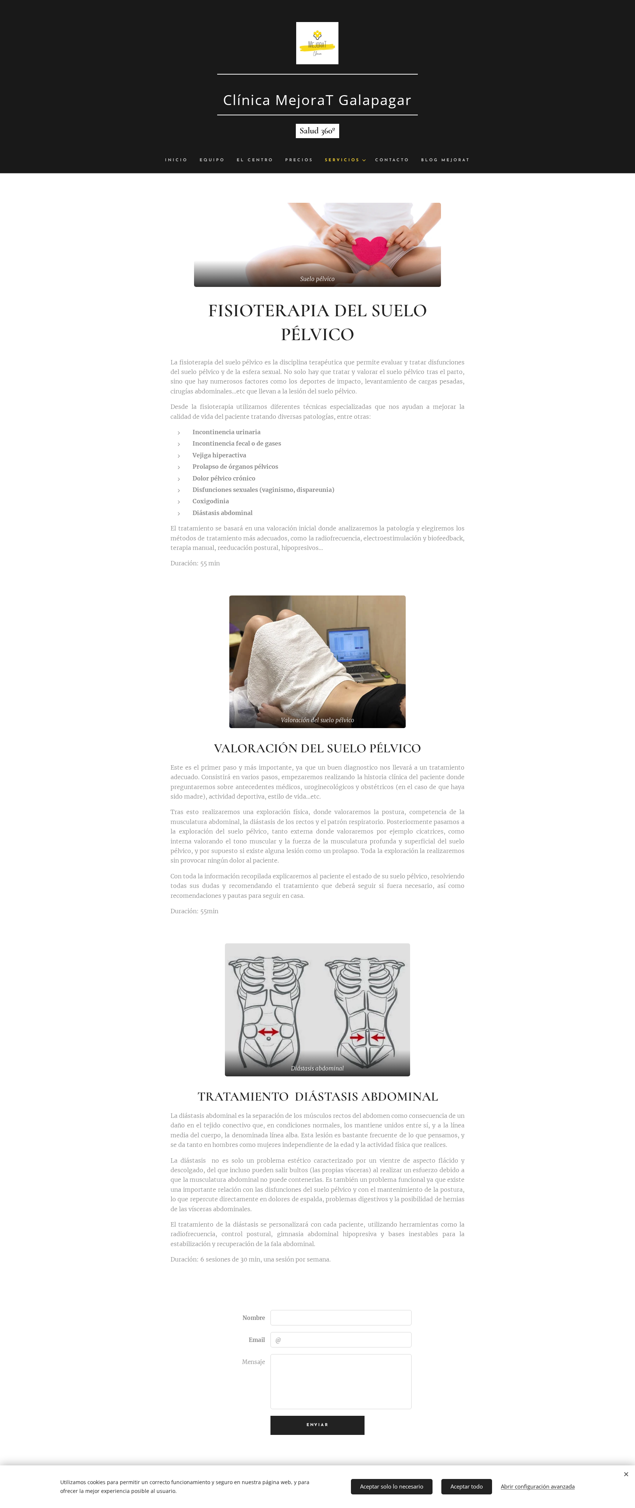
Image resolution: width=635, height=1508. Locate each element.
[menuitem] (179, 160)
